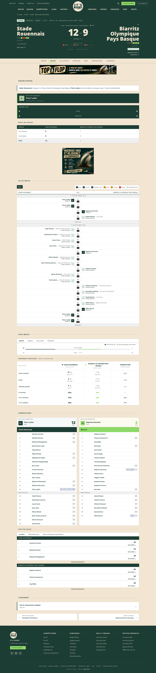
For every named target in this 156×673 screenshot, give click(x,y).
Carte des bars (100, 647)
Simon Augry (98, 454)
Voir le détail (132, 545)
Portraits (72, 653)
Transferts (73, 643)
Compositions (97, 61)
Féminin (21, 3)
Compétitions (42, 9)
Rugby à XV (30, 3)
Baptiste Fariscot (100, 485)
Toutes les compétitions (50, 653)
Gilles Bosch (134, 54)
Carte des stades (101, 643)
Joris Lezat (35, 466)
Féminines (92, 9)
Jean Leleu (52, 246)
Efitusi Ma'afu (53, 257)
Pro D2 (52, 20)
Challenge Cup (48, 650)
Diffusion (76, 61)
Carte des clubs (101, 640)
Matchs (21, 9)
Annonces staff (127, 643)
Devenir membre (128, 3)
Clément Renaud (91, 286)
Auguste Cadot (99, 477)
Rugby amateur (75, 640)
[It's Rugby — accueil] (78, 6)
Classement (110, 61)
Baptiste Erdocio (100, 434)
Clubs (54, 9)
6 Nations (46, 643)
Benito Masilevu (37, 473)
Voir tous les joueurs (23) (78, 561)
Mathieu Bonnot (37, 438)
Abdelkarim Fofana (38, 458)
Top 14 (45, 637)
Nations (64, 9)
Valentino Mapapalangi (40, 462)
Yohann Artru (98, 473)
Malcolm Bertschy (38, 485)
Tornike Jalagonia (100, 462)
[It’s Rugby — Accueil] (13, 635)
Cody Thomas (49, 229)
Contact (98, 666)
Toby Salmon (36, 450)
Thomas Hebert (99, 458)
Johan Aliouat (90, 216)
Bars (125, 9)
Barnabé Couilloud (92, 291)
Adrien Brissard (56, 274)
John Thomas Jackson (48, 263)
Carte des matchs (101, 637)
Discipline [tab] (51, 341)
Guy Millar (97, 442)
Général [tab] (21, 341)
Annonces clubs (127, 637)
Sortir (134, 9)
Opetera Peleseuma (39, 481)
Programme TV (101, 650)
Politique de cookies (84, 666)
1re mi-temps (79, 196)
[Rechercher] (118, 3)
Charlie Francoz (91, 269)
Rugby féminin (74, 637)
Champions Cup (48, 647)
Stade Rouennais (31, 31)
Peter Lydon (20, 47)
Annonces (115, 9)
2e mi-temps (79, 225)
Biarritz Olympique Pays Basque (123, 33)
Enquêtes (73, 650)
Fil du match (64, 61)
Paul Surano (53, 280)
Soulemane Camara (51, 234)
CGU (93, 666)
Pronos (103, 9)
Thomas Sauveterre (101, 438)
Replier (78, 222)
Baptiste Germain (132, 52)
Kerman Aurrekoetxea (102, 466)
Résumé (53, 61)
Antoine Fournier (38, 434)
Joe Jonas (97, 489)
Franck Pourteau (37, 470)
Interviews (73, 647)
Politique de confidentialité (68, 666)
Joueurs (30, 9)
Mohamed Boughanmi (39, 442)
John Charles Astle (38, 446)
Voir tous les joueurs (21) (78, 589)
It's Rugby (19, 14)
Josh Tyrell (97, 450)
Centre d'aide (43, 666)
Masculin (12, 3)
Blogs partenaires (43, 3)
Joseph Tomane (99, 481)
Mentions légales (54, 666)
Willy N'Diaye (36, 454)
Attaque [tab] (30, 341)
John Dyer (97, 446)
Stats (86, 61)
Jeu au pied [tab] (40, 341)
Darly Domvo (90, 297)
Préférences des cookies (110, 666)
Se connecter (142, 3)
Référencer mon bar (129, 650)
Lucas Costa (56, 240)
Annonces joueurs (128, 640)
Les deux (22, 534)
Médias (43, 61)
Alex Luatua (36, 477)
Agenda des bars (128, 647)
